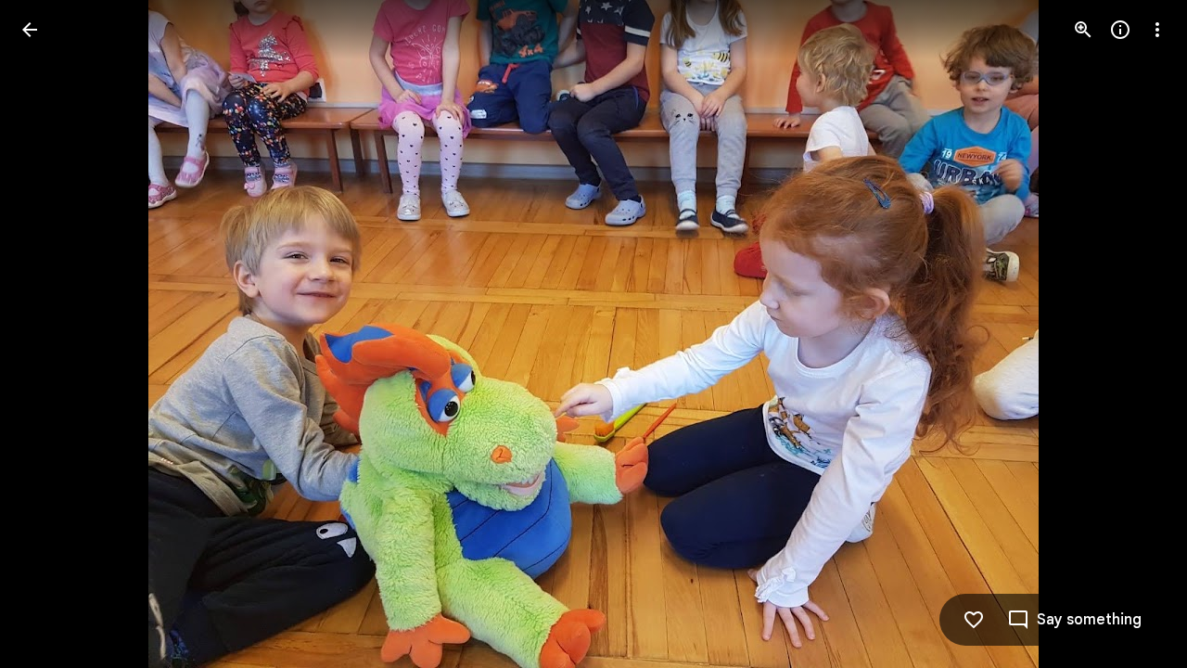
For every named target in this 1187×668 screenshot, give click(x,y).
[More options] (1157, 29)
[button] (52, 334)
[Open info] (1120, 29)
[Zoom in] (1083, 29)
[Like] (974, 620)
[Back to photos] (29, 29)
